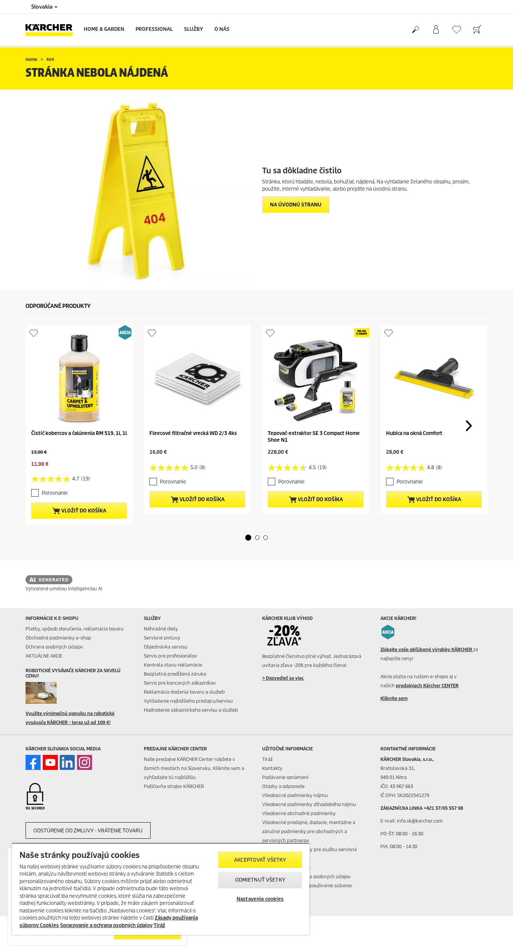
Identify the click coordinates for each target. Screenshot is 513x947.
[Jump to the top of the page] (494, 932)
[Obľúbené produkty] (456, 29)
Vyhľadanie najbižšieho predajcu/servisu (188, 701)
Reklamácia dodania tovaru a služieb (184, 692)
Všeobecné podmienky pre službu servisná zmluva (309, 854)
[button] (248, 538)
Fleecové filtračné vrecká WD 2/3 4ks (193, 433)
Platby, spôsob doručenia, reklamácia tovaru (75, 629)
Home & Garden (104, 29)
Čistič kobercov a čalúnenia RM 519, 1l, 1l (79, 433)
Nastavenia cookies (260, 899)
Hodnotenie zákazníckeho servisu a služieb (191, 710)
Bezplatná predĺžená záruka (175, 674)
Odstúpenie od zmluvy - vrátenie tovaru (88, 830)
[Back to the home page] (52, 29)
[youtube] (50, 762)
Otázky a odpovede (283, 786)
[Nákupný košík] (477, 29)
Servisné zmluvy (162, 638)
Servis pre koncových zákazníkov (180, 683)
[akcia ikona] (387, 631)
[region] (160, 889)
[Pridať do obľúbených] (33, 333)
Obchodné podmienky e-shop (58, 638)
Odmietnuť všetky (260, 880)
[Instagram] (84, 762)
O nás (221, 29)
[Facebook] (33, 762)
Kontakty (272, 768)
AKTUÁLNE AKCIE (44, 656)
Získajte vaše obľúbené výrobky (426, 649)
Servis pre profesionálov (170, 656)
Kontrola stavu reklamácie (173, 665)
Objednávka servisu (165, 647)
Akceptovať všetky (260, 860)
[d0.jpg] (52, 693)
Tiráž (267, 759)
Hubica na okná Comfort (414, 433)
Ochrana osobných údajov (54, 647)
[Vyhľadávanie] (415, 29)
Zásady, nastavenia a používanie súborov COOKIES (307, 890)
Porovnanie (55, 493)
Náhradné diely (161, 629)
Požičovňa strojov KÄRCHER (174, 786)
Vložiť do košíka (83, 511)
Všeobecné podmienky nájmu (295, 795)
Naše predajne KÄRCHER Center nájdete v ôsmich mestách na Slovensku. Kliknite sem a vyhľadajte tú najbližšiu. (194, 768)
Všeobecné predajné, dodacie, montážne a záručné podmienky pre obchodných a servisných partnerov (308, 831)
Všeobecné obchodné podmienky (299, 813)
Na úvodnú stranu (295, 205)
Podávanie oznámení (285, 777)
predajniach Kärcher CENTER (427, 685)
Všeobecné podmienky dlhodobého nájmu (309, 804)
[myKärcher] (435, 29)
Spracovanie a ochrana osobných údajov (106, 925)
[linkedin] (67, 762)
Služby (193, 29)
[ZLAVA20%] (289, 635)
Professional (154, 29)
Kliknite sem (393, 698)
